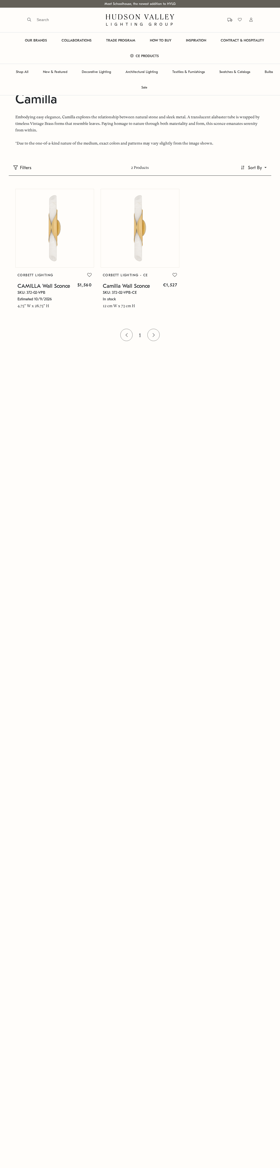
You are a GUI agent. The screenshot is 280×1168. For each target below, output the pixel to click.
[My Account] (248, 19)
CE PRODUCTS (147, 56)
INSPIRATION (196, 40)
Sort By (255, 167)
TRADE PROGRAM (120, 40)
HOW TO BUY (160, 40)
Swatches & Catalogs (234, 72)
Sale (144, 87)
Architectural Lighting (142, 72)
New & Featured (55, 72)
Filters (25, 167)
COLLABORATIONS (77, 40)
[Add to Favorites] (89, 275)
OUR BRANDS (36, 40)
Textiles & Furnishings (188, 72)
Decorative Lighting (96, 72)
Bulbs (269, 72)
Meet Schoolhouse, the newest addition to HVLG (140, 4)
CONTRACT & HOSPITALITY (242, 40)
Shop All (22, 72)
